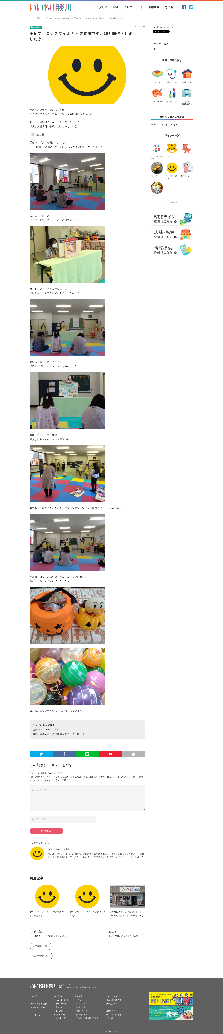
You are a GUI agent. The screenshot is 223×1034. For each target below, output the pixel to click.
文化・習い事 (81, 1011)
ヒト (140, 7)
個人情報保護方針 (113, 1015)
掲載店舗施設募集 (113, 1000)
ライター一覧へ (172, 202)
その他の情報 (61, 1018)
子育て (128, 7)
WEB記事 (58, 996)
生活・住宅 (80, 1007)
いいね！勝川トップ (38, 18)
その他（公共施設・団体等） (88, 1018)
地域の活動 (66, 18)
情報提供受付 (111, 1004)
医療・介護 (80, 1004)
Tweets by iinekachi (162, 27)
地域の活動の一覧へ (41, 956)
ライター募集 (111, 996)
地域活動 (153, 7)
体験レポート (61, 1004)
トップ (34, 996)
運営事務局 (111, 1011)
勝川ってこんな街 (38, 1007)
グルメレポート (62, 1000)
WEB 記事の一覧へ (41, 946)
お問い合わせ (111, 1018)
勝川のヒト (60, 1011)
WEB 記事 (54, 18)
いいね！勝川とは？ (39, 1004)
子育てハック (61, 1007)
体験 (115, 7)
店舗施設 (78, 996)
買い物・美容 (81, 1015)
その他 (169, 7)
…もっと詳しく (136, 857)
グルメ (103, 7)
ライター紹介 (36, 1015)
